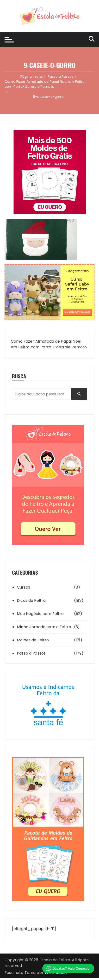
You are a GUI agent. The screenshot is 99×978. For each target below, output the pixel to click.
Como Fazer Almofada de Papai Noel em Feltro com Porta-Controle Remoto (49, 344)
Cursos (23, 587)
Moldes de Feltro (33, 640)
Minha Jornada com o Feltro (44, 627)
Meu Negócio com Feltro (40, 613)
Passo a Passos (31, 653)
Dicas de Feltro (31, 600)
